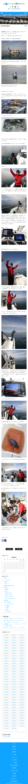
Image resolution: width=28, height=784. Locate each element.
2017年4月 (14, 728)
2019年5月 (6, 707)
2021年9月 (22, 681)
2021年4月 (14, 686)
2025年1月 (6, 650)
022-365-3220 (16, 9)
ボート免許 (14, 754)
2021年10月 (14, 681)
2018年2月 (6, 720)
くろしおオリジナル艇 (9, 604)
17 (4, 566)
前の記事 (9, 549)
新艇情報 (7, 589)
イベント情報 (6, 580)
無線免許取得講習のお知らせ (9, 585)
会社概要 (14, 776)
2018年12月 (22, 710)
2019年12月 (22, 699)
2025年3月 (22, 648)
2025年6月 (22, 645)
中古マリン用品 (14, 770)
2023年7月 (14, 663)
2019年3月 (22, 707)
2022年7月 (14, 673)
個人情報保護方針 (14, 781)
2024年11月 (22, 650)
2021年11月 (6, 681)
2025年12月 (22, 640)
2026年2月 (6, 640)
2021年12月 (22, 679)
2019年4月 (14, 707)
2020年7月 (14, 694)
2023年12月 (22, 658)
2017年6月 (22, 725)
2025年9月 (22, 642)
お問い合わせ (14, 778)
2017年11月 (6, 723)
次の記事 (19, 549)
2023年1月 (14, 668)
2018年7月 (14, 715)
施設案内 (14, 751)
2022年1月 (14, 679)
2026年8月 (6, 635)
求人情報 (14, 773)
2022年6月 (22, 673)
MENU (25, 13)
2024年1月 (14, 658)
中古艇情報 (14, 768)
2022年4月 (14, 676)
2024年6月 (6, 655)
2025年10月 (14, 642)
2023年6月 (22, 663)
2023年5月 (6, 666)
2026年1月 (14, 640)
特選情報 (16, 35)
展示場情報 (7, 605)
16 (23, 564)
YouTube (15, 7)
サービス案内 (14, 759)
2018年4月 (14, 718)
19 (10, 566)
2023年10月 (14, 661)
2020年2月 (6, 699)
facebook (10, 7)
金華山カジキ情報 (8, 594)
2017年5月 (6, 728)
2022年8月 (6, 673)
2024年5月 (14, 655)
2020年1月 (14, 699)
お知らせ (5, 578)
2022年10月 (14, 671)
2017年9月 (22, 723)
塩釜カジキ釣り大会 (9, 596)
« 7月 (4, 571)
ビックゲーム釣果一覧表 (9, 598)
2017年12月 (22, 720)
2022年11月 (6, 671)
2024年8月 (14, 653)
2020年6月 (22, 694)
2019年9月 (22, 702)
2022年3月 (22, 676)
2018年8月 (6, 715)
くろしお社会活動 (7, 611)
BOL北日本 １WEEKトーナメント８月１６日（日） (14, 618)
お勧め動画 (6, 600)
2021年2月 (6, 689)
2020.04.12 (5, 35)
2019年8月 (6, 705)
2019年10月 (14, 702)
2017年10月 (14, 723)
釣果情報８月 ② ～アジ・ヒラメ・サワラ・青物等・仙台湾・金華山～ (14, 624)
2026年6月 (22, 635)
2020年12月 (22, 689)
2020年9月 (22, 692)
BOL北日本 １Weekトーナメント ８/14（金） (14, 627)
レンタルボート (14, 757)
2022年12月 (22, 668)
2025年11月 (6, 642)
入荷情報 (7, 607)
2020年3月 (22, 697)
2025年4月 (14, 648)
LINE (12, 7)
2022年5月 (6, 676)
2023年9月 (22, 661)
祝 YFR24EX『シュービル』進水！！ (11, 622)
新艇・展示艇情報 (7, 602)
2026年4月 (14, 637)
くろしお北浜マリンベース (14, 4)
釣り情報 (19, 35)
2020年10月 (14, 692)
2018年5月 (6, 718)
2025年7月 (14, 645)
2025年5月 (6, 648)
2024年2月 (6, 658)
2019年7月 (14, 705)
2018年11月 (6, 712)
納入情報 (7, 609)
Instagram (18, 7)
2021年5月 (6, 686)
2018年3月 (22, 718)
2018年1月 (14, 720)
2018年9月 (22, 712)
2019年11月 (6, 702)
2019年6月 (22, 705)
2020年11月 (6, 692)
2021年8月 (6, 684)
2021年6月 (22, 684)
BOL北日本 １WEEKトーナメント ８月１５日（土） (14, 620)
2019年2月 (6, 710)
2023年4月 (14, 666)
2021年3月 (22, 686)
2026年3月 (22, 637)
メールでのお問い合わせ (8, 9)
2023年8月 (6, 663)
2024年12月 (14, 650)
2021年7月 (14, 684)
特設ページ (7, 583)
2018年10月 (14, 712)
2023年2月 (6, 668)
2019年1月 (14, 710)
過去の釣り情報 (7, 736)
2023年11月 (6, 661)
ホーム (14, 743)
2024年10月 (6, 653)
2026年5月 (6, 637)
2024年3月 (22, 655)
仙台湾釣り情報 (11, 35)
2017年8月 (6, 725)
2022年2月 (6, 679)
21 (17, 566)
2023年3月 (22, 666)
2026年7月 (14, 635)
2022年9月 (22, 671)
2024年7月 (22, 653)
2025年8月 (6, 645)
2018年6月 (22, 715)
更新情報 (5, 581)
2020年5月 (6, 697)
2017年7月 (14, 725)
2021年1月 (14, 689)
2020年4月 (14, 697)
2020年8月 (6, 694)
